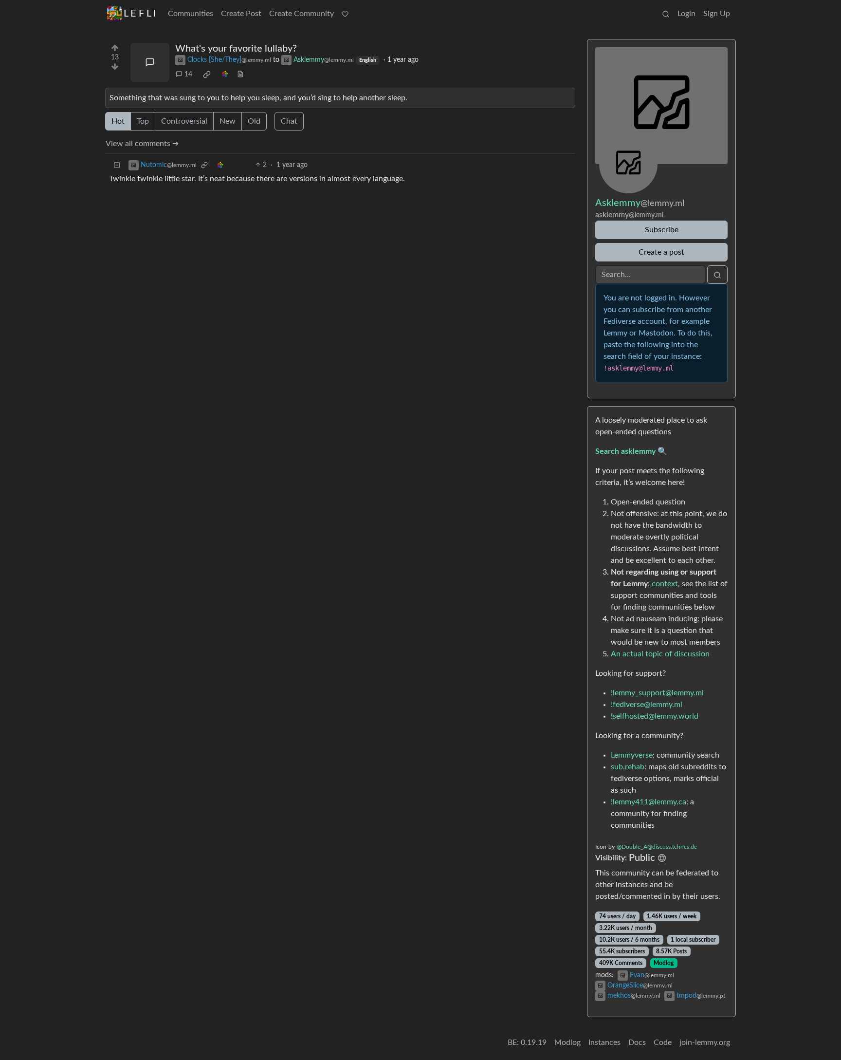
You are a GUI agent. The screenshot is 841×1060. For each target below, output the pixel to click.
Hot (118, 121)
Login (686, 14)
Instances (604, 1042)
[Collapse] (117, 165)
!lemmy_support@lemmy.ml (657, 693)
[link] (207, 74)
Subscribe (661, 230)
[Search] (666, 13)
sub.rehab (627, 767)
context (665, 584)
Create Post (241, 14)
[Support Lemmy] (345, 13)
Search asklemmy (625, 451)
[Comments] (149, 62)
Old (254, 121)
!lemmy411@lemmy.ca (648, 802)
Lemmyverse (632, 755)
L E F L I (140, 14)
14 (188, 74)
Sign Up (716, 14)
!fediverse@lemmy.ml (646, 704)
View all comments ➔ (142, 144)
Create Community (301, 14)
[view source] (240, 74)
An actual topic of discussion (660, 654)
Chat (289, 121)
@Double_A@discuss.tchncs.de (657, 847)
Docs (637, 1042)
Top (143, 121)
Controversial (184, 121)
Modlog (664, 963)
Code (663, 1042)
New (227, 121)
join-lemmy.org (704, 1042)
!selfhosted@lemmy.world (654, 716)
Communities (190, 14)
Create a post (661, 252)
